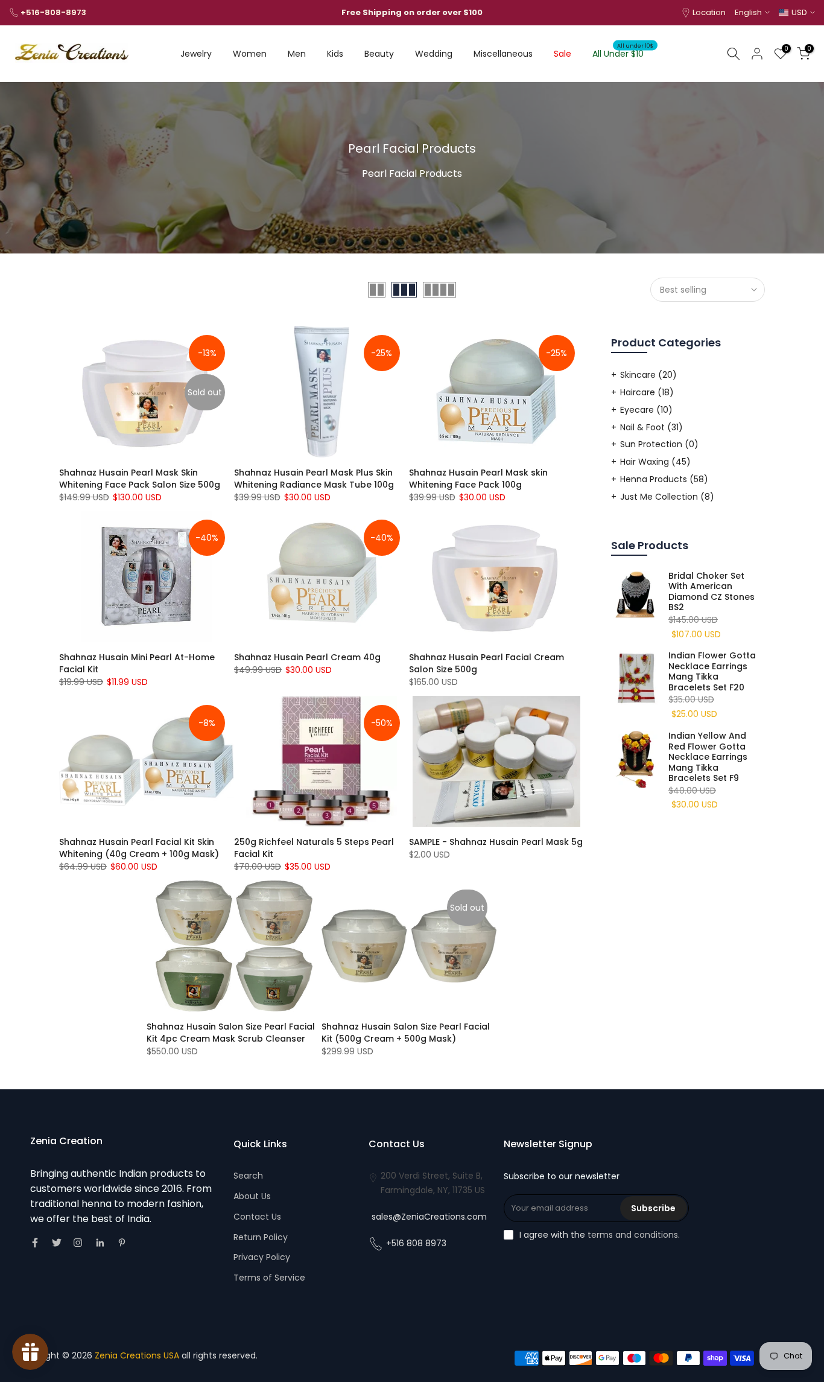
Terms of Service (269, 1278)
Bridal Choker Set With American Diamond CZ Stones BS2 (711, 592)
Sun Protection (659, 444)
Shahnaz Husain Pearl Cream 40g (307, 657)
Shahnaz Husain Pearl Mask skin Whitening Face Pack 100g (478, 479)
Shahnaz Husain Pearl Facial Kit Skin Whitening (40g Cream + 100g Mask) (139, 848)
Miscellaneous (503, 54)
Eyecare (646, 410)
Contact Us (257, 1217)
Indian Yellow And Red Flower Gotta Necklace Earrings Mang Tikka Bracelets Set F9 (707, 757)
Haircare (647, 392)
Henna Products (664, 479)
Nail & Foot (651, 427)
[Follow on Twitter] (57, 1242)
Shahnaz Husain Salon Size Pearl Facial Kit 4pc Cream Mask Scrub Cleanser (231, 1033)
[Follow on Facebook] (35, 1242)
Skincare (648, 375)
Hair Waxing (655, 462)
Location (709, 12)
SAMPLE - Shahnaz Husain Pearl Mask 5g (496, 842)
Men (297, 54)
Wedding (433, 54)
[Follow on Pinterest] (122, 1242)
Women (250, 54)
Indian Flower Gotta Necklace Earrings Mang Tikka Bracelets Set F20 (712, 672)
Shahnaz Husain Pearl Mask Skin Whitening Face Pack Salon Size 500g (139, 479)
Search (248, 1176)
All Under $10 (622, 53)
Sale (562, 54)
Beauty (379, 54)
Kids (335, 54)
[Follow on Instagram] (78, 1242)
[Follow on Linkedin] (100, 1242)
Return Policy (260, 1237)
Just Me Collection (667, 497)
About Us (252, 1196)
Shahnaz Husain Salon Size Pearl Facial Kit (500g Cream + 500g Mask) (406, 1033)
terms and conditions (633, 1235)
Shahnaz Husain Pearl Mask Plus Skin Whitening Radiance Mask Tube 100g (314, 479)
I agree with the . (599, 1235)
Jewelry (196, 54)
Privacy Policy (261, 1257)
